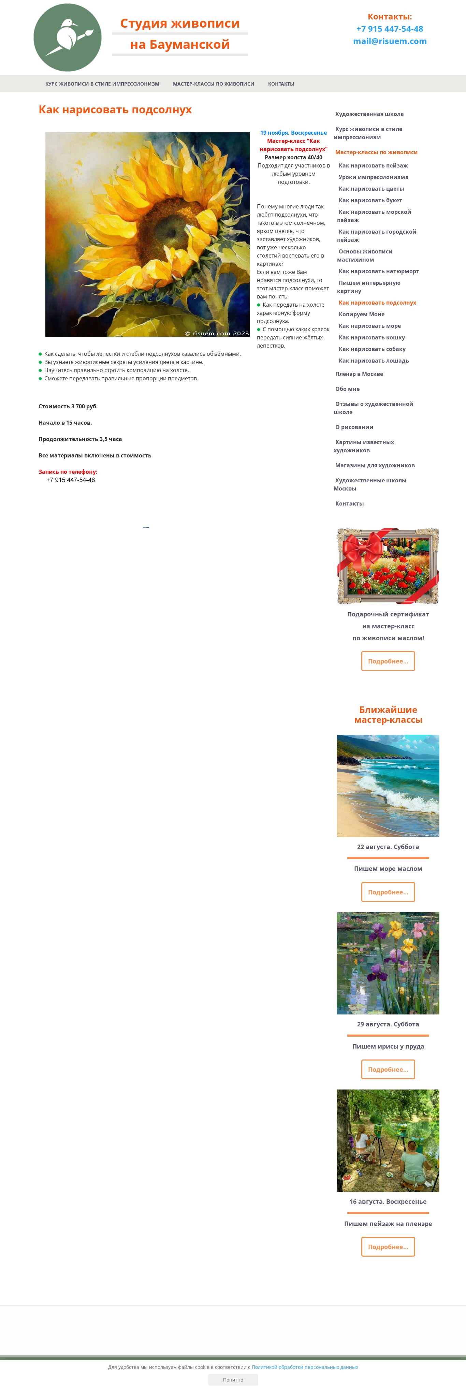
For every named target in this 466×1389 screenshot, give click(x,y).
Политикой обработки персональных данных (305, 1367)
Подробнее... (388, 661)
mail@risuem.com (390, 40)
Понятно (233, 1379)
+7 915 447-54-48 (389, 28)
